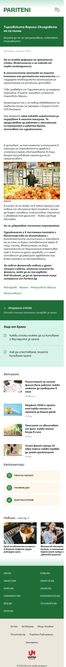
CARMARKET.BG (12, 596)
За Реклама (28, 626)
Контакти (32, 642)
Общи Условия (45, 626)
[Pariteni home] (17, 9)
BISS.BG (8, 603)
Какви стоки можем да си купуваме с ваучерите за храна (34, 337)
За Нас (14, 626)
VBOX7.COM (10, 581)
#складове (10, 287)
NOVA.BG (8, 611)
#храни (23, 287)
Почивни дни (21, 487)
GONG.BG (9, 588)
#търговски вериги (43, 287)
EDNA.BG (45, 573)
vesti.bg (22, 518)
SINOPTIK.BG (47, 581)
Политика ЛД (18, 634)
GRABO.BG (45, 588)
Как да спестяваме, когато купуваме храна (29, 354)
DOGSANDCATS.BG (50, 596)
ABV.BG (7, 573)
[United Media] (32, 654)
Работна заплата (23, 475)
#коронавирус (13, 293)
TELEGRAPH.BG (48, 603)
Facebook (15, 275)
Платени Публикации (41, 634)
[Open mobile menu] (57, 9)
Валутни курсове (24, 500)
